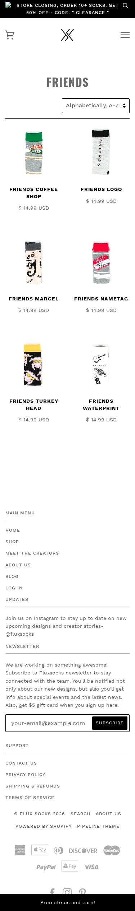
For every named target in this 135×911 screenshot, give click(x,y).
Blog (12, 576)
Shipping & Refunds (32, 786)
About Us (18, 564)
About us (108, 813)
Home (12, 530)
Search (80, 813)
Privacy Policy (25, 774)
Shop (12, 541)
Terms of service (29, 797)
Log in (14, 587)
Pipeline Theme (98, 826)
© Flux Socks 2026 (39, 813)
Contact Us (21, 763)
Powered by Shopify (43, 826)
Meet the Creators (32, 553)
